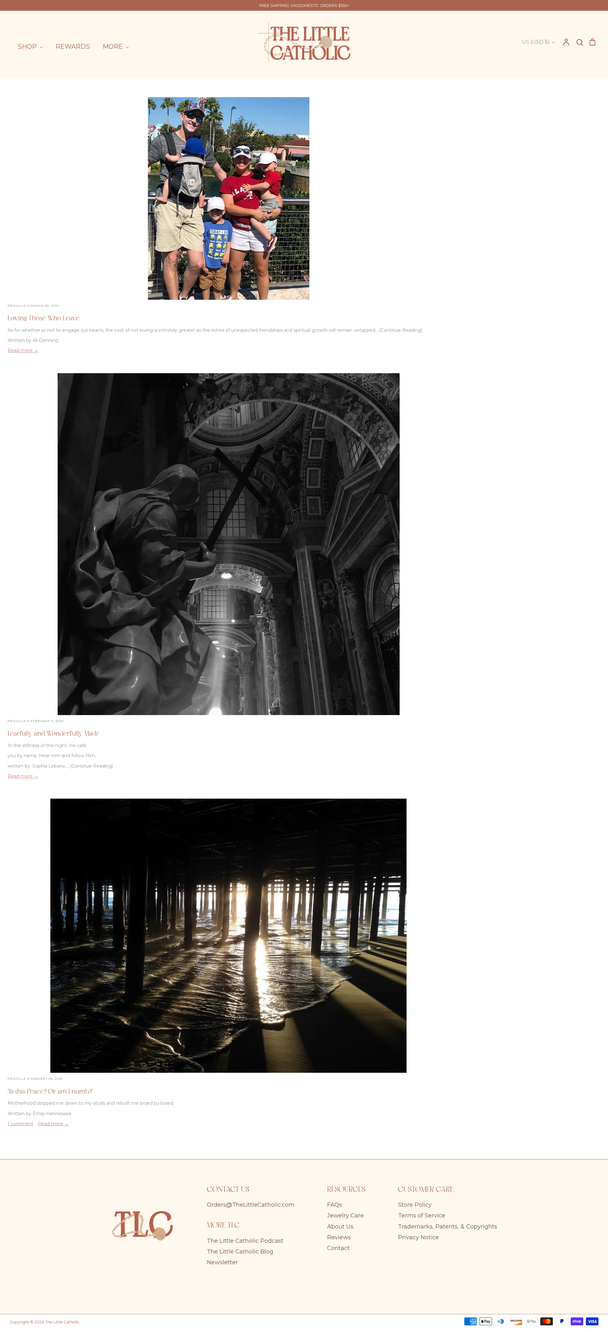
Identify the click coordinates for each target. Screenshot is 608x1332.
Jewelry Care (345, 1215)
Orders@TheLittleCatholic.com (250, 1204)
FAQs (334, 1204)
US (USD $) (536, 42)
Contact (338, 1248)
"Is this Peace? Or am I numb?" (50, 1092)
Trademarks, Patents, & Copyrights (447, 1226)
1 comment (20, 1124)
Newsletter (222, 1262)
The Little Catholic (62, 1322)
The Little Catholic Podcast (245, 1240)
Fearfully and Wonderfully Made (53, 734)
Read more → (23, 350)
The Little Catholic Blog (240, 1251)
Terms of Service (421, 1215)
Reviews (339, 1237)
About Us (340, 1226)
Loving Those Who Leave (43, 319)
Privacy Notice (418, 1237)
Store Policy (415, 1204)
